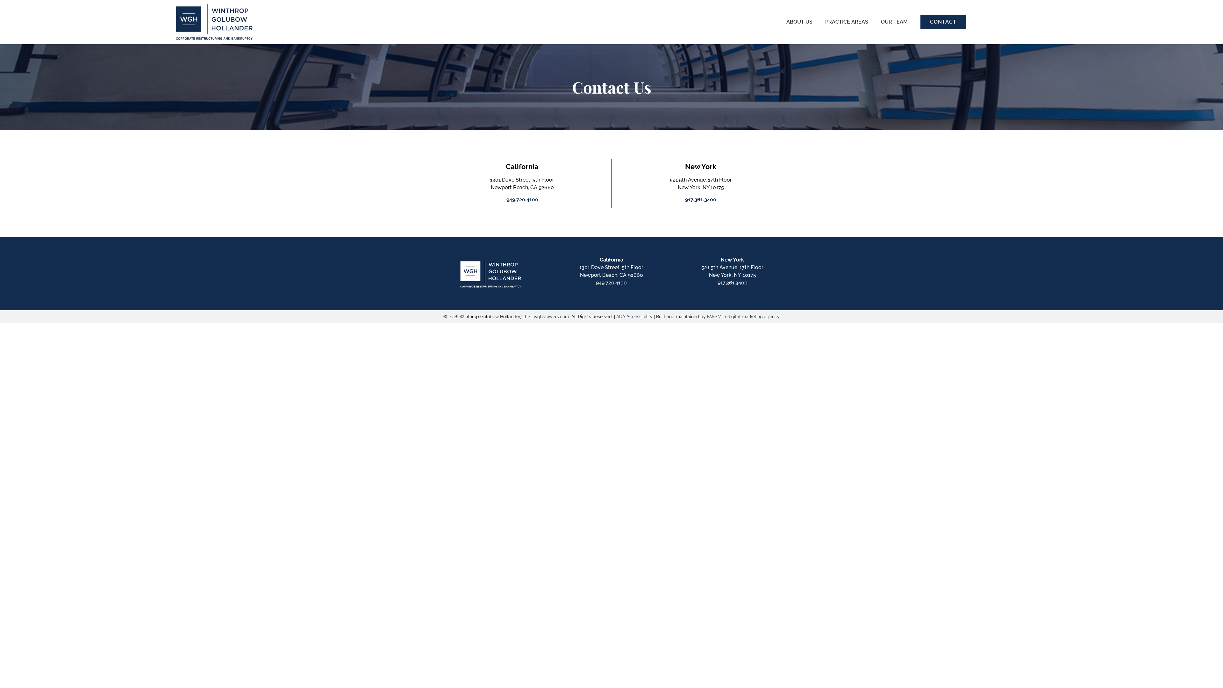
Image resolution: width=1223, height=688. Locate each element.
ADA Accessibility (634, 316)
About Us (799, 22)
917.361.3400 (732, 283)
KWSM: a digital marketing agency (743, 316)
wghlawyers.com (551, 316)
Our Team (894, 22)
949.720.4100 (611, 283)
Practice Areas (846, 22)
